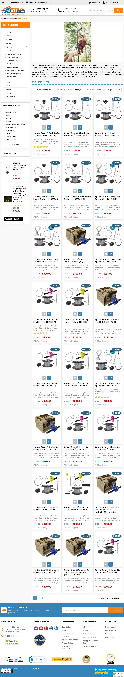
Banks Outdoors (12, 139)
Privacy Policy (67, 643)
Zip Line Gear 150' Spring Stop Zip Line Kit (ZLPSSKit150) (108, 384)
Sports (8, 93)
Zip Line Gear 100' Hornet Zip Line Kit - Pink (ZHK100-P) (107, 448)
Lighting (9, 47)
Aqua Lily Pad (11, 130)
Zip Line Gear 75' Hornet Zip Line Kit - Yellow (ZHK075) (76, 384)
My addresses (110, 627)
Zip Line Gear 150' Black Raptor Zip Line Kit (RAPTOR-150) (46, 199)
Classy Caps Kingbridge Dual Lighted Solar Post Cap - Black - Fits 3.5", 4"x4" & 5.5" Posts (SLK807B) (19, 194)
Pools (8, 82)
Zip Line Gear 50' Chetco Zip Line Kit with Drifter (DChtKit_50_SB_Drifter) (107, 509)
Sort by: (90, 89)
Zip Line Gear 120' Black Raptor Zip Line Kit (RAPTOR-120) (77, 197)
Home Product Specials (68, 635)
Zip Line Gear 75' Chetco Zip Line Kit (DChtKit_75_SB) (107, 320)
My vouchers (109, 637)
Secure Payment (89, 637)
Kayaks (8, 43)
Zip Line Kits (10, 25)
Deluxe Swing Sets (14, 54)
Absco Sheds (11, 112)
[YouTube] (41, 628)
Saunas (9, 89)
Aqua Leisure (11, 127)
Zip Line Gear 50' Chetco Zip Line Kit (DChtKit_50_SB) (76, 260)
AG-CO (9, 118)
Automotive (10, 97)
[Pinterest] (46, 628)
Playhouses (11, 64)
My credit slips (110, 630)
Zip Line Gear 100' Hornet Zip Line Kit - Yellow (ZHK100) (45, 508)
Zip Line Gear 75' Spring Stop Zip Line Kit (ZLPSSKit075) (46, 260)
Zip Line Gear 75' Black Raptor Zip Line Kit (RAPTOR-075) (77, 134)
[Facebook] (36, 628)
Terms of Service (89, 646)
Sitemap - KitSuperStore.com (69, 647)
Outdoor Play (12, 61)
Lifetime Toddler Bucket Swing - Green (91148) (19, 166)
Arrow (8, 133)
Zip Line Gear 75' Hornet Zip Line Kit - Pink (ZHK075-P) (45, 384)
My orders (108, 634)
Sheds (8, 85)
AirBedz (9, 121)
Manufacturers (11, 105)
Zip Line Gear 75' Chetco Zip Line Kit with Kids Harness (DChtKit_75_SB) (76, 572)
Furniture (9, 32)
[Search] (118, 10)
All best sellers (13, 218)
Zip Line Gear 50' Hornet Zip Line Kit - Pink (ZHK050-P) (45, 320)
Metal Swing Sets (13, 57)
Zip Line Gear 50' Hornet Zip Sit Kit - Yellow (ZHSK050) (76, 508)
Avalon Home (11, 136)
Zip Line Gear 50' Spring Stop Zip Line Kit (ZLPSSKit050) (107, 197)
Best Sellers (66, 627)
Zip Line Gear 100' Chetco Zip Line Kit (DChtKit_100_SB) (46, 571)
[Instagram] (51, 628)
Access (8, 115)
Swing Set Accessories (15, 70)
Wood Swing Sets (14, 73)
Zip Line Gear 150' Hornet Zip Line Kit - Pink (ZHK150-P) (107, 571)
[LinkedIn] (56, 628)
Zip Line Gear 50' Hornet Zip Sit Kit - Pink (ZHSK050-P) (76, 448)
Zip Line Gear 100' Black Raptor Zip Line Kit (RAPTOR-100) (107, 135)
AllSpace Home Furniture (15, 124)
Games (8, 36)
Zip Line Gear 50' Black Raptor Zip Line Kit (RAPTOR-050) (46, 134)
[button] (7, 671)
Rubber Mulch (12, 67)
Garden (9, 39)
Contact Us (87, 630)
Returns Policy (88, 634)
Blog (64, 630)
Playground (10, 50)
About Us (86, 627)
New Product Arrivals (70, 639)
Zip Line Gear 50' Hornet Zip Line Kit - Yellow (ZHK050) (76, 320)
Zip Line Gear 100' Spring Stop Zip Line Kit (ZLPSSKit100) (108, 260)
